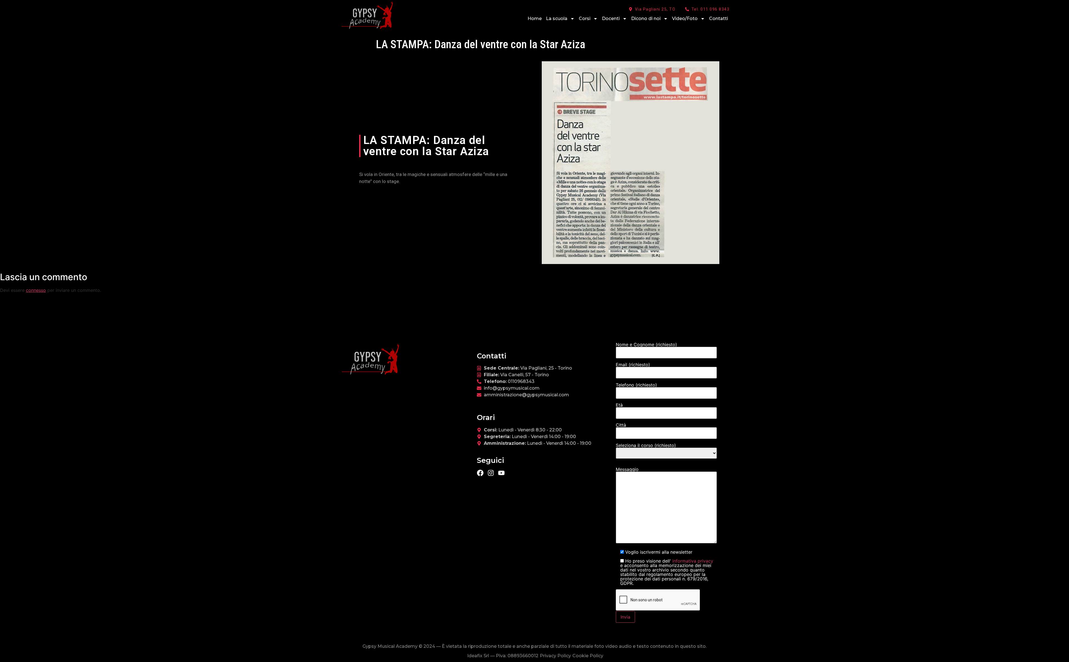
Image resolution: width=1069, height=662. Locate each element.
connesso (36, 290)
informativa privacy (692, 561)
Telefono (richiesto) (636, 385)
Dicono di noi (646, 18)
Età (619, 405)
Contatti (718, 18)
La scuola (556, 18)
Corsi (584, 18)
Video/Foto (685, 18)
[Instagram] (490, 473)
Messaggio (627, 469)
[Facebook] (480, 473)
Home (535, 18)
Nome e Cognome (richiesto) (646, 344)
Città (621, 425)
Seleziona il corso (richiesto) (646, 445)
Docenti (611, 18)
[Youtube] (501, 473)
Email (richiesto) (633, 364)
